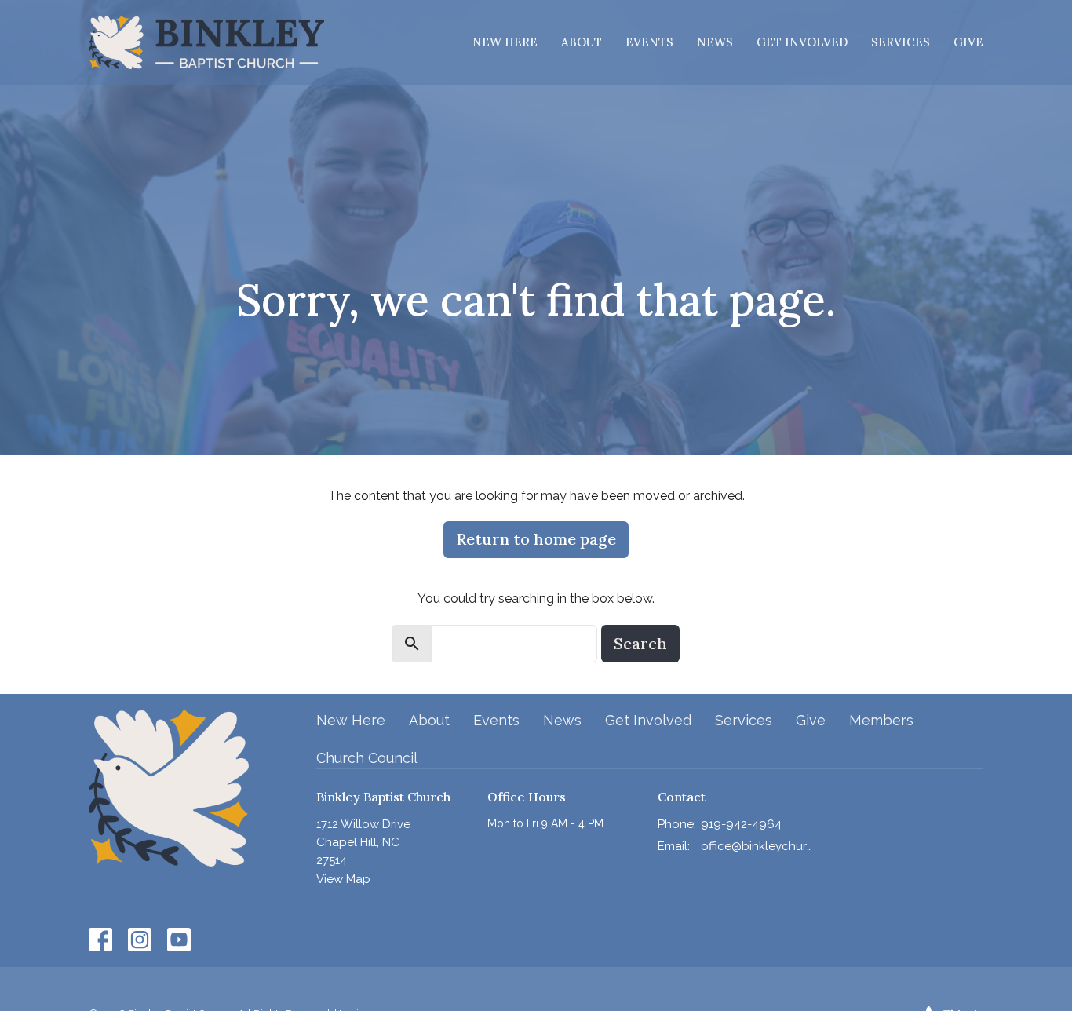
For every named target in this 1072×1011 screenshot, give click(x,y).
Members (881, 720)
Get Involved (802, 42)
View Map (343, 879)
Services (900, 42)
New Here (505, 42)
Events (649, 42)
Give (968, 42)
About (581, 42)
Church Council (366, 758)
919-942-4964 (741, 824)
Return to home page (536, 539)
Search (640, 643)
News (715, 42)
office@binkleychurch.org (757, 846)
